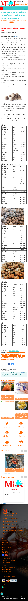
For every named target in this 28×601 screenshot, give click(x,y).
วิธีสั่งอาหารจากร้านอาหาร (8, 560)
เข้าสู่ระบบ (7, 1)
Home (3, 1)
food (8, 511)
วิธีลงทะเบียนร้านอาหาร (8, 564)
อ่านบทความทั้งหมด (6, 473)
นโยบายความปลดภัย (7, 542)
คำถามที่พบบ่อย (6, 558)
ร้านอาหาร (5, 551)
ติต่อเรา (5, 549)
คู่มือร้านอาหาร (6, 565)
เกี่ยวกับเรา (5, 540)
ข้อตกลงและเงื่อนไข (7, 544)
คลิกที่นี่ (16, 36)
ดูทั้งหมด (4, 503)
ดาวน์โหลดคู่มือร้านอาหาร (8, 567)
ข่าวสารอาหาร (6, 451)
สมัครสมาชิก (13, 1)
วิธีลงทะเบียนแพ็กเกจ (7, 562)
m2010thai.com (22, 598)
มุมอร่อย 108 (14, 489)
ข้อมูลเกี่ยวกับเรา (21, 1)
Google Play (6, 587)
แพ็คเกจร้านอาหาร (7, 547)
